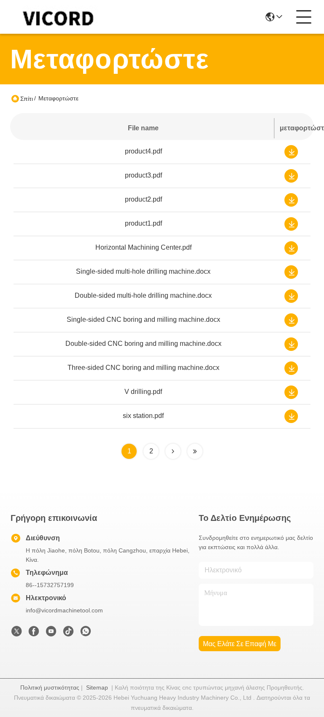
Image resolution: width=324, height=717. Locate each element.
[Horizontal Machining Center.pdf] (291, 247)
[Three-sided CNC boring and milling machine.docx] (291, 367)
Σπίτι (26, 98)
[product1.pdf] (291, 223)
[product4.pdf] (291, 151)
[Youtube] (51, 633)
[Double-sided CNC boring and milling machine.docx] (291, 343)
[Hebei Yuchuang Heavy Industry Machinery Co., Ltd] (56, 17)
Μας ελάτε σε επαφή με (239, 643)
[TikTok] (68, 633)
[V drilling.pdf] (291, 391)
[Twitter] (16, 633)
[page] (173, 451)
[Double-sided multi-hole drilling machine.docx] (291, 295)
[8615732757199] (86, 633)
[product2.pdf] (291, 199)
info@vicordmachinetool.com (64, 610)
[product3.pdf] (291, 175)
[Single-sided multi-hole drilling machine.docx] (291, 271)
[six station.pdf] (291, 415)
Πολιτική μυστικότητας (49, 687)
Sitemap (97, 687)
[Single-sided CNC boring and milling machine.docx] (291, 319)
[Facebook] (34, 633)
